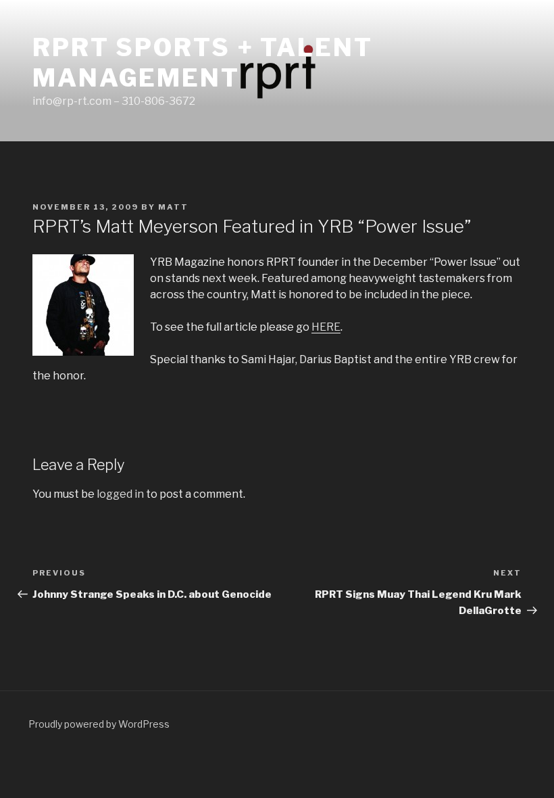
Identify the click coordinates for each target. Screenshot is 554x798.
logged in (120, 494)
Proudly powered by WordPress (99, 724)
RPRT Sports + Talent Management (202, 62)
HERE (326, 327)
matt (173, 207)
